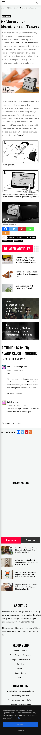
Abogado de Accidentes (20, 659)
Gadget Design (7, 241)
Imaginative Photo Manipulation (20, 691)
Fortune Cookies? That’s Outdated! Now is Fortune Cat (27, 274)
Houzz (20, 677)
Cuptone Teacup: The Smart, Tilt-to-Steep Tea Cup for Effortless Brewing (26, 587)
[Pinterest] (22, 229)
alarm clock (11, 237)
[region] (20, 720)
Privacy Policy (16, 718)
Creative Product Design (20, 704)
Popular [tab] (12, 540)
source (20, 135)
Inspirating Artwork (20, 695)
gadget (32, 237)
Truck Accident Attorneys (20, 655)
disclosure (25, 631)
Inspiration (6, 16)
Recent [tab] (31, 540)
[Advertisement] (20, 455)
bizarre (19, 237)
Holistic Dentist (20, 650)
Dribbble (20, 664)
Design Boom (20, 673)
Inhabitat (20, 668)
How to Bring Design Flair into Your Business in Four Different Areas (26, 260)
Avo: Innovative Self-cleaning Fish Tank (25, 287)
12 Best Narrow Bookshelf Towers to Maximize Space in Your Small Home (26, 562)
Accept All (20, 725)
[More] (6, 233)
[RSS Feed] (30, 432)
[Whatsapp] (30, 229)
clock (26, 237)
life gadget (18, 241)
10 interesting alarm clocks (21, 42)
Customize (20, 731)
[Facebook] (6, 229)
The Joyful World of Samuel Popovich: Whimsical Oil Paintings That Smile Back (25, 574)
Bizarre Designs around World (20, 700)
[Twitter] (14, 229)
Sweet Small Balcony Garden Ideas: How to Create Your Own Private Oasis (26, 550)
